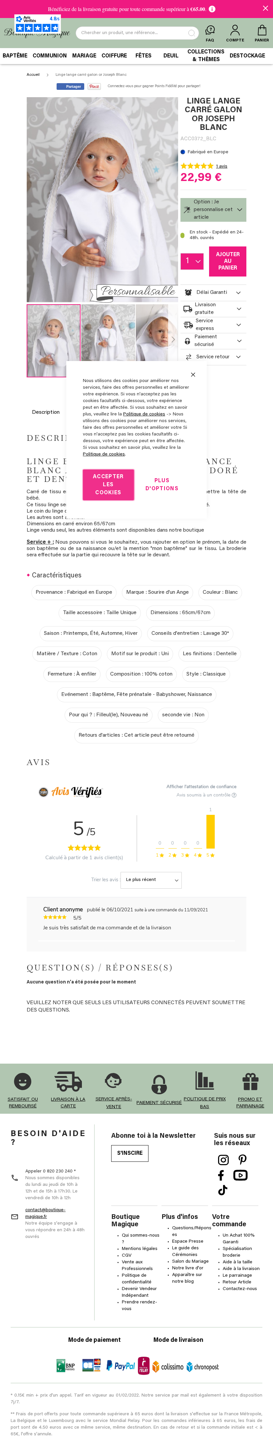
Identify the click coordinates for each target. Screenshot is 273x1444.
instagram (223, 1160)
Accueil (33, 75)
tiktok (222, 1190)
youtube (240, 1175)
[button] (108, 341)
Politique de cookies (144, 414)
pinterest (242, 1160)
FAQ (210, 40)
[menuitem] (15, 56)
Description (46, 412)
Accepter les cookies (108, 485)
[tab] (213, 210)
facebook (221, 1175)
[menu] (136, 56)
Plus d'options (161, 485)
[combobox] (137, 33)
